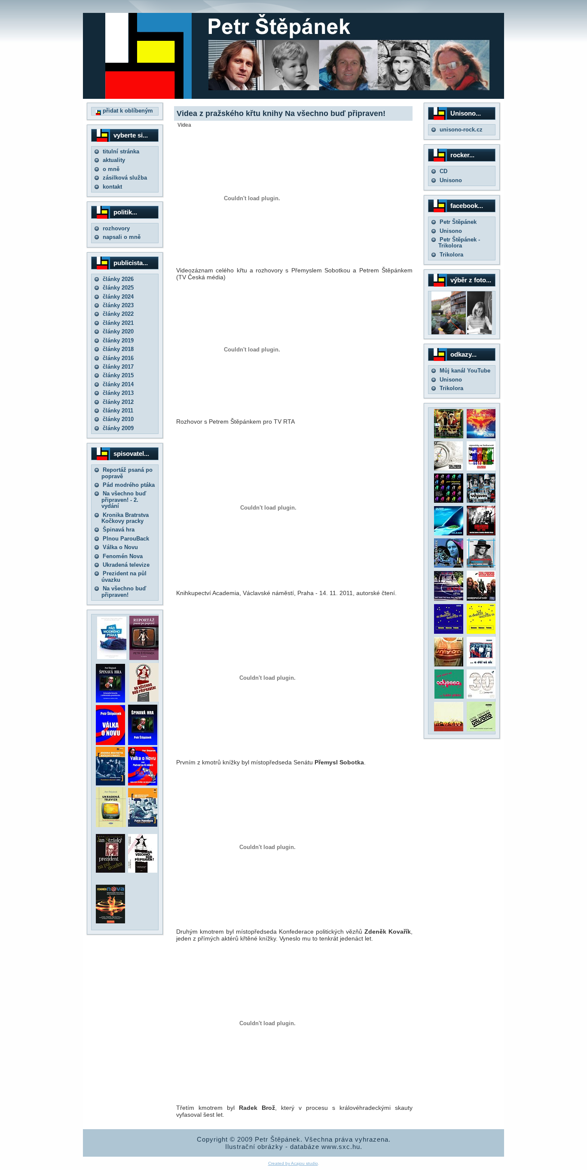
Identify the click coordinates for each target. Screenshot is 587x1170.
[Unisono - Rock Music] (448, 664)
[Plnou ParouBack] (142, 825)
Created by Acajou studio (293, 1163)
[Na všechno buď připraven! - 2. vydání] (144, 700)
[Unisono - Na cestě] (448, 599)
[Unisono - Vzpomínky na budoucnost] (481, 468)
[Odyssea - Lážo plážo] (448, 696)
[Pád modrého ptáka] (111, 657)
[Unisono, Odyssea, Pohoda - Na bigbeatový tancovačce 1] (448, 632)
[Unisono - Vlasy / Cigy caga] (481, 729)
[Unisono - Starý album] (448, 468)
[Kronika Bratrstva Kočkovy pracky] (110, 783)
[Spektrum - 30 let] (448, 729)
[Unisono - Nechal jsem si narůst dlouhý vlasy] (481, 533)
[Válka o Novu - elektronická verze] (110, 743)
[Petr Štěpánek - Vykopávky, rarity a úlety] (481, 565)
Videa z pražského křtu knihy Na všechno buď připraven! (281, 113)
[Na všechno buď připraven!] (142, 871)
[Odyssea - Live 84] (481, 501)
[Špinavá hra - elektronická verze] (142, 743)
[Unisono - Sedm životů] (481, 436)
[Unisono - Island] (448, 533)
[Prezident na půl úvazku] (110, 871)
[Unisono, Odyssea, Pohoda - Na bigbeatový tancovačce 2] (481, 632)
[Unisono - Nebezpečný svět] (481, 599)
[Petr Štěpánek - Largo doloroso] (448, 565)
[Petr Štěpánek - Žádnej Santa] (448, 436)
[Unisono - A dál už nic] (481, 664)
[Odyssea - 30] (481, 696)
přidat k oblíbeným (127, 110)
